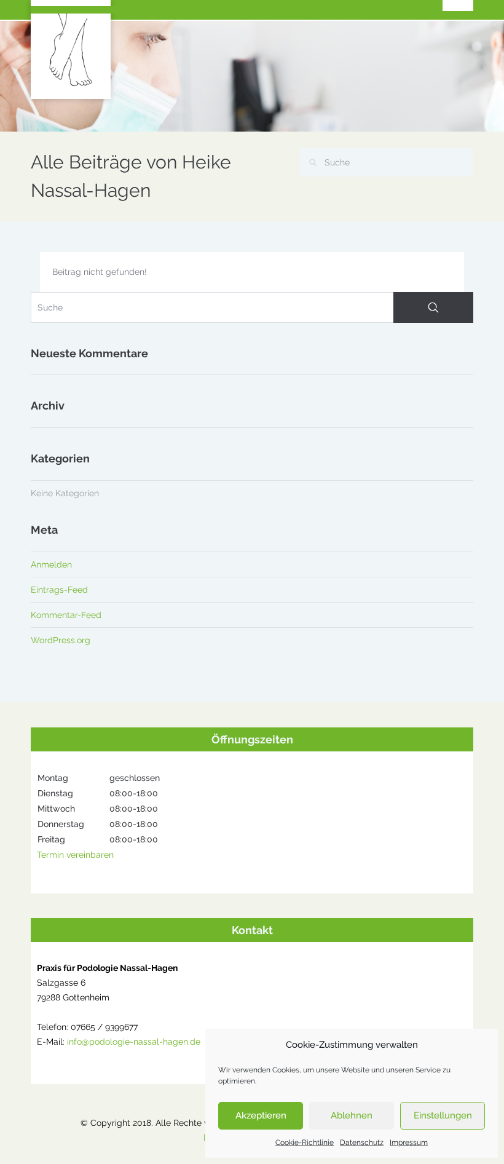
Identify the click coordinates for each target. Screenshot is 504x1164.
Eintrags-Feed (59, 590)
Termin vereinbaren (75, 855)
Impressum (409, 1142)
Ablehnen (351, 1115)
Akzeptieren (260, 1115)
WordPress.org (60, 640)
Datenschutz (362, 1142)
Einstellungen (443, 1115)
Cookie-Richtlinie (304, 1142)
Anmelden (51, 564)
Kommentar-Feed (66, 615)
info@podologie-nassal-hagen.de (133, 1042)
